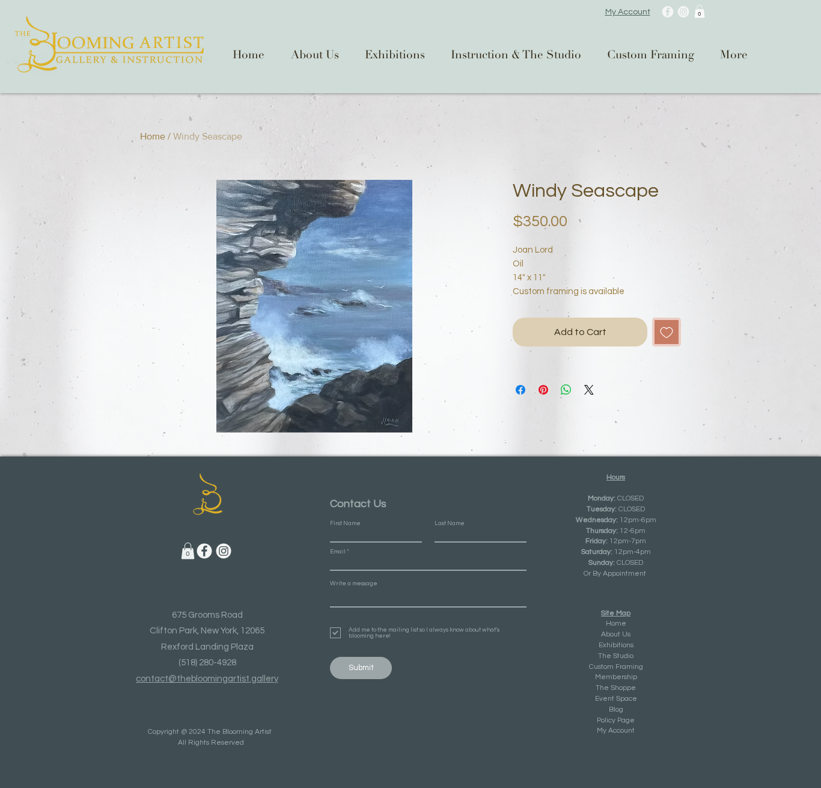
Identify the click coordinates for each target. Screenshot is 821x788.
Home (152, 136)
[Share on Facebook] (520, 390)
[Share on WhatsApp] (566, 390)
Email (338, 552)
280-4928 (217, 662)
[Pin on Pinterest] (543, 390)
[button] (699, 11)
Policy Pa (611, 720)
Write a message (353, 583)
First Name (345, 523)
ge (630, 720)
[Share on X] (589, 390)
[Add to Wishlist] (666, 332)
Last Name (450, 523)
